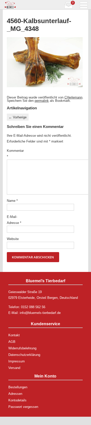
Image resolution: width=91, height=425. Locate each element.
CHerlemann (73, 97)
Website (13, 239)
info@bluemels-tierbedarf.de (40, 313)
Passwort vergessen (23, 407)
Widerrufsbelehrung (22, 348)
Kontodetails (17, 400)
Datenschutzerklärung (24, 355)
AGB (11, 342)
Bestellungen (17, 387)
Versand (14, 368)
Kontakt (14, 335)
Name (12, 201)
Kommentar (14, 153)
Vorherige (18, 117)
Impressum (16, 361)
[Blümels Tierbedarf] (24, 5)
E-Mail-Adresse (14, 219)
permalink (42, 101)
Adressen (15, 394)
